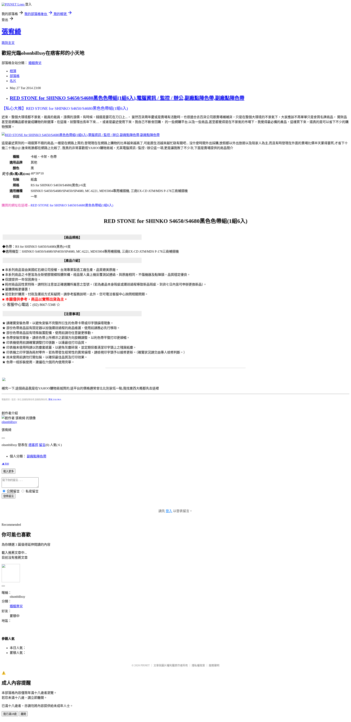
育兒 (50, 399)
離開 (23, 713)
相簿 (13, 71)
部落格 (15, 76)
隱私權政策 (198, 665)
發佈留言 (8, 496)
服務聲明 (214, 665)
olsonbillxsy (9, 422)
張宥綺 (11, 31)
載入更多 (8, 471)
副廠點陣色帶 (36, 456)
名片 (13, 81)
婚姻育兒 (34, 63)
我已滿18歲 (10, 713)
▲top (5, 463)
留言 (42, 445)
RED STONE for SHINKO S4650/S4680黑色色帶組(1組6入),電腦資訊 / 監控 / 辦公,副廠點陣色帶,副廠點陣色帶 (127, 98)
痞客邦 (33, 445)
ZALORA (57, 399)
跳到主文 (8, 43)
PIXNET (145, 665)
